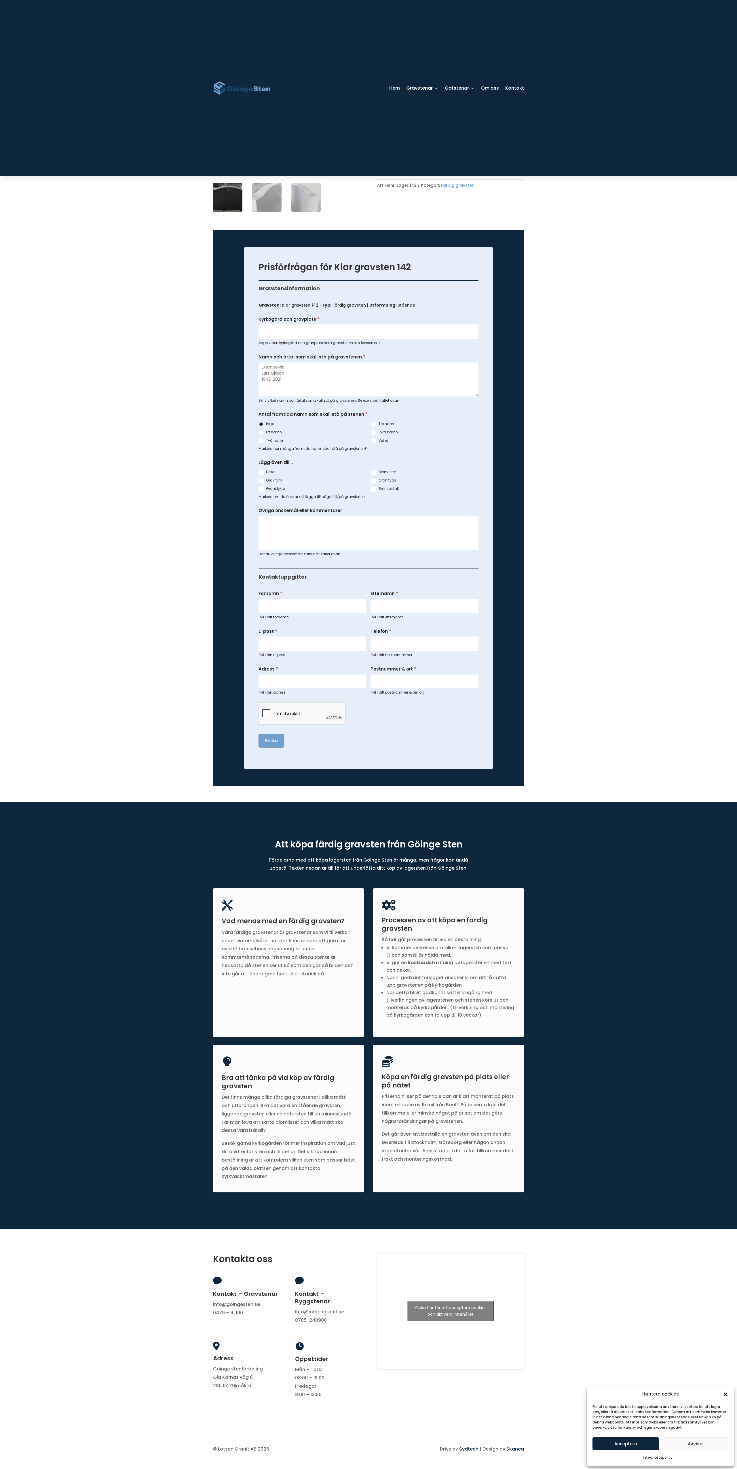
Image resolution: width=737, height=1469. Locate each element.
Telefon (381, 631)
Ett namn (273, 432)
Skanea (515, 1449)
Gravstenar (419, 88)
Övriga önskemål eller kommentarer (300, 510)
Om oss (490, 88)
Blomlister (387, 471)
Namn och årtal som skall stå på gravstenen (312, 357)
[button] (725, 1394)
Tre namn (387, 423)
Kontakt (514, 88)
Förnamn (270, 593)
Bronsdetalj (388, 488)
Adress (268, 669)
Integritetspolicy (658, 1457)
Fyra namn (388, 432)
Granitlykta (275, 488)
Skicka (271, 740)
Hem (394, 88)
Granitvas (387, 480)
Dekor (270, 471)
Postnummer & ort (393, 669)
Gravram (273, 480)
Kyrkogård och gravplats (289, 319)
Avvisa (695, 1444)
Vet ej (383, 440)
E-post (268, 631)
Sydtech (468, 1449)
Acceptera (625, 1444)
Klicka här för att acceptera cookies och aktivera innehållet (451, 1311)
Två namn (274, 440)
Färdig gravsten (457, 185)
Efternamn (384, 593)
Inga (269, 423)
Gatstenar (457, 88)
